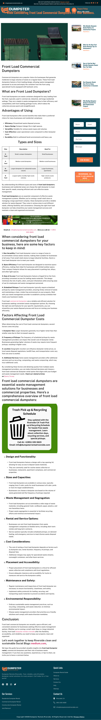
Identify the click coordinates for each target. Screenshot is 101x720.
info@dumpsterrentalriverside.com (23, 230)
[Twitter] (97, 3)
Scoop (11, 376)
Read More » (86, 31)
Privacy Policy (79, 717)
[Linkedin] (93, 3)
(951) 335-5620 (83, 12)
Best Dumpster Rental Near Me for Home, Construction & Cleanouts (90, 84)
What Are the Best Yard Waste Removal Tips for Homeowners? (90, 46)
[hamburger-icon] (67, 10)
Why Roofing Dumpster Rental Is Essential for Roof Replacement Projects (89, 103)
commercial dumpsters (18, 301)
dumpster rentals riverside (25, 632)
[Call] (74, 10)
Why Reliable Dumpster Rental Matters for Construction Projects (90, 28)
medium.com (38, 643)
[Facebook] (91, 3)
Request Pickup (82, 8)
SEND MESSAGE (84, 160)
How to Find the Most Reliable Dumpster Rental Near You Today (90, 65)
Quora (6, 376)
